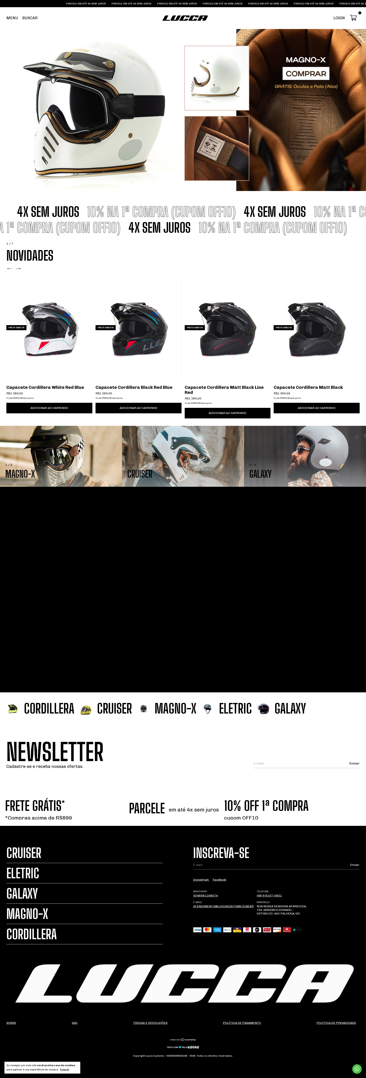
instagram (201, 879)
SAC (75, 1023)
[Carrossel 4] (183, 110)
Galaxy (22, 893)
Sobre (11, 1023)
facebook (219, 879)
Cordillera (31, 934)
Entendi (64, 1069)
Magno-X (27, 914)
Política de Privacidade (336, 1023)
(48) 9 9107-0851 (269, 895)
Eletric (22, 873)
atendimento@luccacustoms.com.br (223, 906)
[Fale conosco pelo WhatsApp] (357, 1069)
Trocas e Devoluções (150, 1023)
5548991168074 (205, 895)
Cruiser (23, 853)
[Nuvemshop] (183, 1040)
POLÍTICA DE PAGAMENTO (242, 1023)
